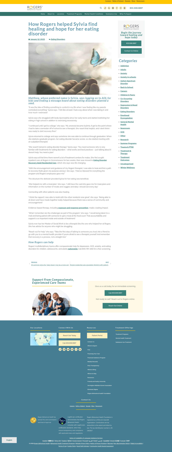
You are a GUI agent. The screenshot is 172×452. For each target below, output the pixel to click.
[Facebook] (116, 8)
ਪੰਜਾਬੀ (127, 441)
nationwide (73, 249)
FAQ (88, 350)
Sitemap (110, 443)
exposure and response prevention (73, 208)
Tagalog (64, 441)
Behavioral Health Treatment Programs (63, 443)
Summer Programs (128, 143)
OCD (122, 132)
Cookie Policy (71, 446)
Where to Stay (91, 373)
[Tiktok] (60, 349)
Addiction (124, 66)
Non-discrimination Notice (122, 443)
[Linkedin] (64, 349)
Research (124, 140)
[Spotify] (124, 8)
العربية (90, 441)
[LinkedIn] (109, 8)
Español (45, 441)
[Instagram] (120, 8)
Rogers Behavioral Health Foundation (99, 393)
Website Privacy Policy (83, 443)
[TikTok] (105, 8)
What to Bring (91, 369)
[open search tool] (101, 8)
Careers (108, 1)
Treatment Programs (122, 334)
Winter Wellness (127, 168)
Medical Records (92, 361)
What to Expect (92, 346)
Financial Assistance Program (96, 357)
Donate (128, 1)
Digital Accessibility (136, 443)
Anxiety (123, 73)
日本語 (117, 441)
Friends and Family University (96, 381)
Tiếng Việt (58, 441)
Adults (123, 70)
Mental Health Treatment (123, 338)
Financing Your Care (93, 354)
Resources (90, 377)
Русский (85, 441)
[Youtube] (113, 8)
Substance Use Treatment (124, 342)
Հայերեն (106, 441)
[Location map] (43, 339)
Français (122, 441)
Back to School (126, 87)
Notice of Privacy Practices (98, 443)
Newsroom (141, 1)
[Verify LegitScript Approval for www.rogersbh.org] (62, 424)
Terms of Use (62, 446)
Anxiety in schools (128, 77)
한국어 (70, 441)
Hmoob (112, 441)
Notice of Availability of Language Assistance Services (86, 438)
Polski (95, 441)
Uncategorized (126, 164)
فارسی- (100, 441)
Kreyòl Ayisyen (77, 441)
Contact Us (90, 342)
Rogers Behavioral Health (42, 443)
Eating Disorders (58, 39)
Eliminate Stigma (92, 389)
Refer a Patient (118, 1)
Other (122, 136)
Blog (133, 1)
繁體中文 (51, 441)
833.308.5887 (136, 8)
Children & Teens (127, 95)
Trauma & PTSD (127, 147)
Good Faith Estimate (83, 446)
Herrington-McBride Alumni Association (99, 385)
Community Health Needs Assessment (102, 446)
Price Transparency (93, 365)
